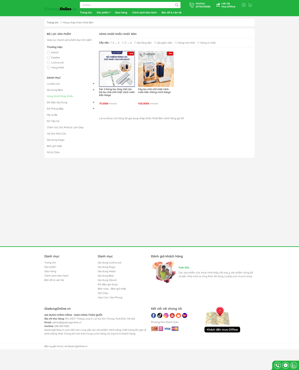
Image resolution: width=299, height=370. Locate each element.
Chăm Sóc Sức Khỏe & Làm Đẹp (65, 127)
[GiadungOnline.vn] (60, 8)
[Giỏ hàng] (251, 5)
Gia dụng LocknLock (109, 262)
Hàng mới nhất (186, 42)
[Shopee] (178, 315)
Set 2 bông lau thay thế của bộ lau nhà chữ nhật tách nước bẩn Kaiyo (117, 92)
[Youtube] (172, 315)
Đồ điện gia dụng (107, 284)
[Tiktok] (159, 315)
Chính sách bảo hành (144, 12)
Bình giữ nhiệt (54, 146)
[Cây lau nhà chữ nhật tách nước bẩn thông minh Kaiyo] (156, 69)
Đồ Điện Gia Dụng (57, 102)
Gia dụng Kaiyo (55, 139)
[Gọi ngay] (277, 365)
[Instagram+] (166, 315)
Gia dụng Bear (55, 89)
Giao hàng (121, 12)
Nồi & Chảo (53, 152)
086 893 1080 (61, 326)
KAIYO (54, 52)
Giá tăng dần (144, 42)
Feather (55, 57)
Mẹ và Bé (52, 114)
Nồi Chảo (103, 293)
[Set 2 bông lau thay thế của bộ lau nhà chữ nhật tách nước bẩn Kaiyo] (117, 69)
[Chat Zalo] (293, 365)
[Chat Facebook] (285, 365)
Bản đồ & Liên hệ (171, 12)
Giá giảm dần (164, 42)
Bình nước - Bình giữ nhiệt (112, 288)
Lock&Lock (53, 83)
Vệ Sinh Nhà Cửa (56, 133)
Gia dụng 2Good (107, 280)
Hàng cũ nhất (208, 42)
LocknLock (57, 62)
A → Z (116, 42)
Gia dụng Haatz (107, 271)
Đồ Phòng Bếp (55, 108)
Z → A (128, 42)
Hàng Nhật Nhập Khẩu (60, 96)
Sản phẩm (103, 12)
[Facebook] (153, 315)
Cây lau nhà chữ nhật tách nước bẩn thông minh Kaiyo (154, 91)
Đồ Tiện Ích (53, 121)
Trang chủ (86, 12)
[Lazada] (184, 315)
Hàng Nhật (57, 67)
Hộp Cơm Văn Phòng (110, 297)
